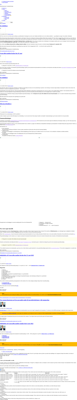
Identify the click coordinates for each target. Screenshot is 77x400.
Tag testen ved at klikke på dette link (9, 313)
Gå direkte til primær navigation (8, 1)
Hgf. (1, 4)
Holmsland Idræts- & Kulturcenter (37, 265)
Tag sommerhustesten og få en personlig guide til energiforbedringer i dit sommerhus (24, 300)
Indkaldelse (4, 335)
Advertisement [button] (2, 393)
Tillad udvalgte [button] (2, 355)
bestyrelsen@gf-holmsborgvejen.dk (54, 294)
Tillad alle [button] (7, 355)
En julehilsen (4, 26)
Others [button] (1, 396)
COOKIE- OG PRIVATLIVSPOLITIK (20, 354)
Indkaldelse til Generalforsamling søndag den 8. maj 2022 (16, 323)
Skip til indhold (5, 2)
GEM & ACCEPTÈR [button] (4, 399)
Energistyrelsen (3, 310)
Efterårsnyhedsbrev (5, 104)
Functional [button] (2, 383)
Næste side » (2, 347)
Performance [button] (2, 386)
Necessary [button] (2, 368)
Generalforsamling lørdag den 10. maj (11, 53)
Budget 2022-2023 (5, 337)
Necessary (3, 369)
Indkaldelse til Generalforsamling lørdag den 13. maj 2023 (17, 255)
